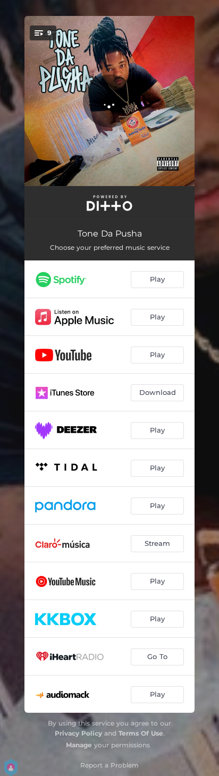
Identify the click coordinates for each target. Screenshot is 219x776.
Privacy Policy (78, 733)
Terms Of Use (141, 733)
